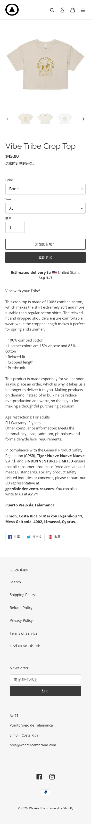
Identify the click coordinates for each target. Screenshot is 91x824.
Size (8, 199)
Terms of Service (23, 633)
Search (15, 581)
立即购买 (45, 257)
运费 (29, 163)
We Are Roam (38, 808)
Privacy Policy (21, 620)
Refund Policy (21, 607)
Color (9, 180)
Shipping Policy (22, 594)
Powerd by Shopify (61, 808)
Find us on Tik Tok (25, 645)
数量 (8, 218)
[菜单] (83, 9)
